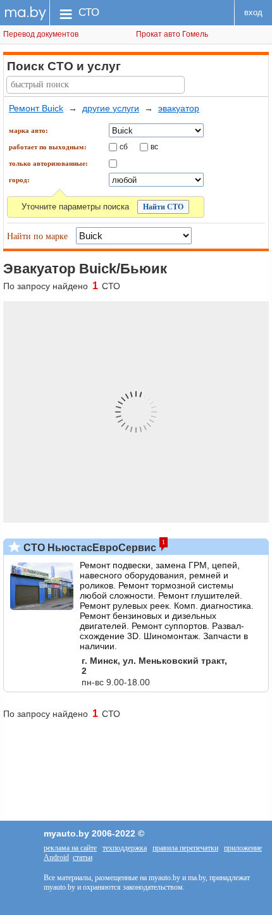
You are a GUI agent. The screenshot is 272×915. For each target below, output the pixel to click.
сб (124, 146)
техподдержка (124, 847)
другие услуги (110, 108)
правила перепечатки (185, 847)
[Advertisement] (136, 763)
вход (253, 12)
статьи (82, 857)
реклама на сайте (70, 847)
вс (154, 146)
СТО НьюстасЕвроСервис (88, 547)
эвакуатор (178, 108)
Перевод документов (40, 34)
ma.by (25, 12)
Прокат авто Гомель (172, 34)
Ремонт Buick (36, 108)
